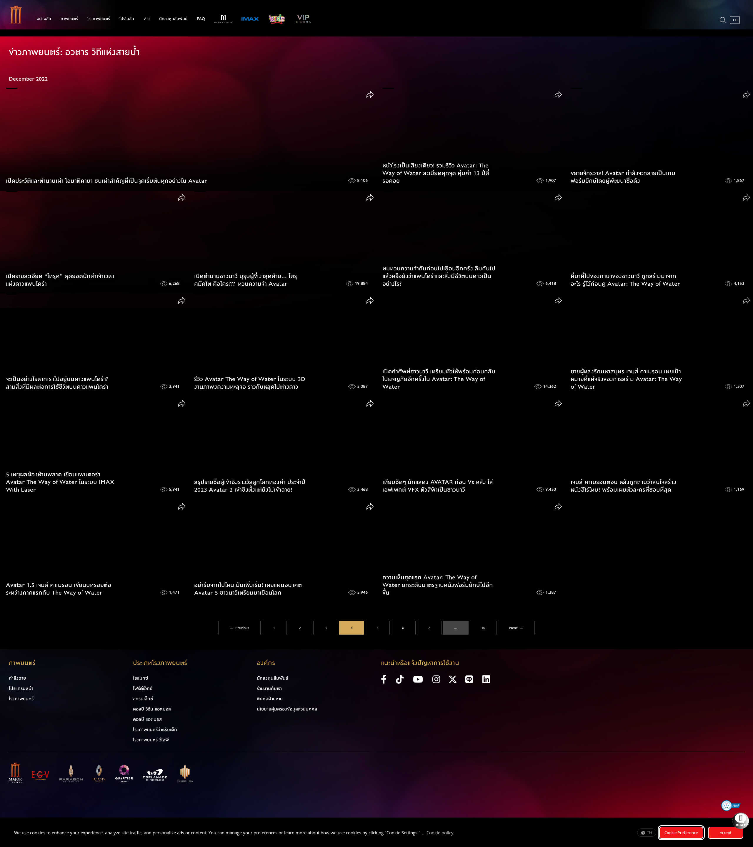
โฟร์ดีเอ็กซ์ (143, 688)
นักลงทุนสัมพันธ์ (173, 19)
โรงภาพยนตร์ (98, 19)
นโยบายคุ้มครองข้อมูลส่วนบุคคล (287, 709)
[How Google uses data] (456, 833)
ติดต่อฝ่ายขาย (270, 698)
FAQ (201, 19)
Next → (516, 628)
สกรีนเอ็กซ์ (143, 698)
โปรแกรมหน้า (21, 688)
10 (483, 628)
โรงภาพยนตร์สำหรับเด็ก (155, 729)
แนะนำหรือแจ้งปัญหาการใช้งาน (420, 663)
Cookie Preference (681, 832)
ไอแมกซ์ (140, 678)
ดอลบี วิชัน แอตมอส (152, 709)
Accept (726, 832)
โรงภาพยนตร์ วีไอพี (151, 740)
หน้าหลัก (43, 19)
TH (649, 833)
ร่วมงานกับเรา (269, 688)
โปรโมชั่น (126, 19)
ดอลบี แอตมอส (147, 719)
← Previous (239, 628)
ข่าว (147, 19)
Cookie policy (440, 833)
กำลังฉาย (17, 678)
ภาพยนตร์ (69, 19)
